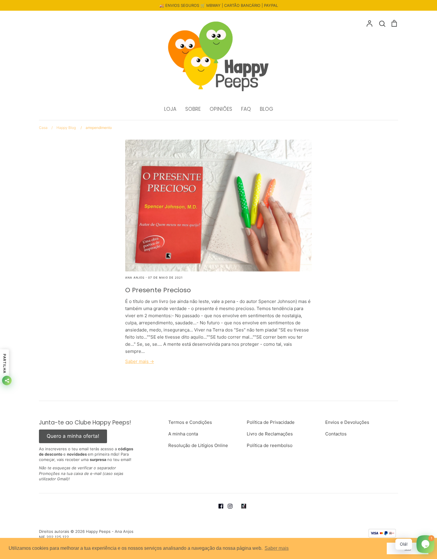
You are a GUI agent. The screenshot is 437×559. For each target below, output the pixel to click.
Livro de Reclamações (270, 434)
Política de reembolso (270, 445)
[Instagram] (232, 506)
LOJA (170, 109)
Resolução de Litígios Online (198, 445)
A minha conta (183, 434)
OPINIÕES (221, 109)
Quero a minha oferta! (73, 436)
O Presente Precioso (158, 290)
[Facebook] (223, 506)
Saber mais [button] (277, 548)
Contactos (336, 434)
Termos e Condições (190, 422)
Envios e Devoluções (347, 422)
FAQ (246, 109)
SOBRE (193, 109)
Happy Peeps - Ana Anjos (109, 531)
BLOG (266, 109)
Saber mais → (139, 361)
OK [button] (408, 548)
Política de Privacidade (271, 422)
